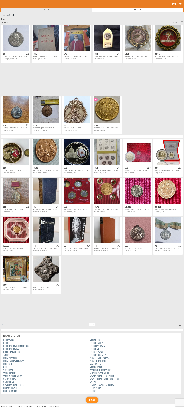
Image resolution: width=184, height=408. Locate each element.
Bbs (5, 367)
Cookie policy (41, 406)
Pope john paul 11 (11, 349)
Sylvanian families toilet (13, 385)
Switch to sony (9, 379)
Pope (5, 343)
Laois (164, 59)
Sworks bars (8, 382)
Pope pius (94, 349)
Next (180, 325)
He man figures (10, 388)
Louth (104, 173)
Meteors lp (7, 364)
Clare (75, 130)
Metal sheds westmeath (13, 361)
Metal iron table (10, 358)
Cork (13, 173)
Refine (175, 22)
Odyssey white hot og (99, 373)
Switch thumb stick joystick (102, 376)
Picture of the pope (11, 352)
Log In (180, 4)
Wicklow (131, 173)
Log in (20, 406)
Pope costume (96, 352)
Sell (93, 400)
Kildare (43, 59)
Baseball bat (95, 364)
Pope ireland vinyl (98, 355)
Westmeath (14, 59)
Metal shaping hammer (100, 358)
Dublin (134, 59)
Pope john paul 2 (97, 346)
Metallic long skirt (97, 361)
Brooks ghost (96, 367)
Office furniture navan (12, 376)
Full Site (4, 406)
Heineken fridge (10, 391)
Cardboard (8, 370)
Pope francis (8, 340)
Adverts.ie (11, 4)
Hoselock (94, 391)
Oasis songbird (10, 373)
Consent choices (54, 406)
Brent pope (95, 340)
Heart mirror (95, 388)
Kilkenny (44, 173)
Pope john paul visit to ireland (16, 346)
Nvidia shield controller (100, 370)
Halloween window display (102, 385)
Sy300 (93, 382)
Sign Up (173, 4)
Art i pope (7, 355)
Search (46, 10)
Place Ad (137, 10)
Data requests (29, 406)
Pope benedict (96, 343)
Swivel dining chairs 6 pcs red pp (104, 379)
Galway (102, 59)
